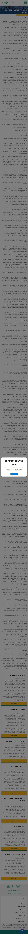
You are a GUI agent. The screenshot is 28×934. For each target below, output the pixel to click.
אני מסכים (14, 473)
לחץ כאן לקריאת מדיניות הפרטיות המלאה (14, 471)
